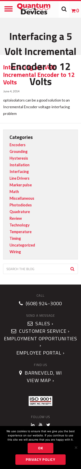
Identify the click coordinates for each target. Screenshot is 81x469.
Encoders (18, 144)
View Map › (40, 380)
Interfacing (19, 171)
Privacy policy (40, 459)
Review (16, 218)
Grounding (19, 151)
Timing (15, 238)
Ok (40, 448)
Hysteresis (19, 158)
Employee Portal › (40, 352)
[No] (76, 447)
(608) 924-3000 (44, 303)
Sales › (43, 323)
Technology (20, 225)
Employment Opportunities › (40, 342)
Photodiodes (21, 205)
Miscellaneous (22, 198)
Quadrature (20, 211)
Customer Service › (44, 331)
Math (14, 191)
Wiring (15, 251)
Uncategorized (22, 245)
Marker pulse (21, 185)
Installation (19, 165)
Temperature (21, 231)
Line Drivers (19, 178)
